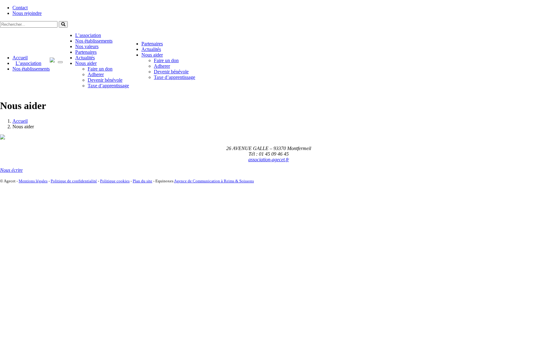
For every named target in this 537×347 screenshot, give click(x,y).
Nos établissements (31, 68)
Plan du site (142, 181)
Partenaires (86, 52)
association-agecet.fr (268, 159)
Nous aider (86, 63)
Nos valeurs (87, 46)
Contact (20, 7)
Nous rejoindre (27, 13)
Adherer (96, 74)
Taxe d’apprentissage (108, 85)
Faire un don (100, 68)
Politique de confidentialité (74, 181)
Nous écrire (11, 170)
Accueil (20, 57)
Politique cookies (115, 181)
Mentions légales (33, 181)
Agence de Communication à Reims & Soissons (214, 181)
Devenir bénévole (105, 80)
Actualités (85, 57)
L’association (28, 63)
